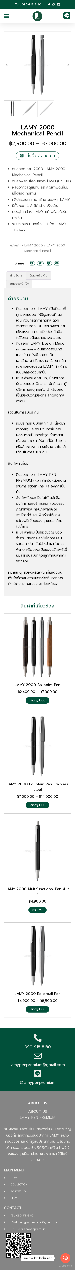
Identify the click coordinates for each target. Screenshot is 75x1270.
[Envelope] (58, 4)
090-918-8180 (37, 1047)
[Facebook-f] (49, 4)
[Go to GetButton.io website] (65, 1266)
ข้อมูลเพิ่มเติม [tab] (38, 275)
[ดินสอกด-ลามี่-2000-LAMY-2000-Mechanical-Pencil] (37, 64)
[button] (6, 16)
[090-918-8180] (38, 1038)
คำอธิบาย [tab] (16, 275)
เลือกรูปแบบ (37, 700)
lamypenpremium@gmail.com (37, 1065)
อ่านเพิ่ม (37, 910)
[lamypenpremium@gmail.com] (38, 1056)
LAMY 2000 (33, 245)
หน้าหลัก (15, 245)
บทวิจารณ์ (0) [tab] (19, 283)
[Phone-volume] (53, 4)
